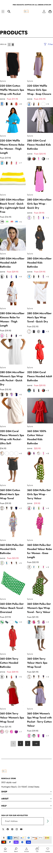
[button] (50, 11)
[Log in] (44, 11)
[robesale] (26, 11)
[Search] (9, 11)
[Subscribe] (48, 821)
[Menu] (3, 11)
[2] (13, 44)
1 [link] (13, 743)
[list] (9, 44)
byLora (3, 80)
